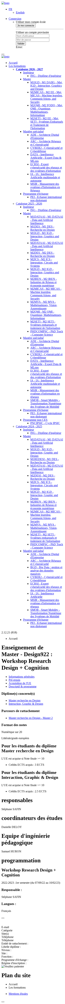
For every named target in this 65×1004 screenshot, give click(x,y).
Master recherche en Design (24, 700)
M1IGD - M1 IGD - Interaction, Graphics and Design (44, 236)
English (20, 12)
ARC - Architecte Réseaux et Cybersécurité (45, 143)
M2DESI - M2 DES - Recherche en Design (42, 477)
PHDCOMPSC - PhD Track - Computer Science (46, 333)
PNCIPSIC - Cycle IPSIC (45, 423)
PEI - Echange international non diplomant (46, 198)
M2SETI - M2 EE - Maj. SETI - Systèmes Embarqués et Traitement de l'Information (46, 123)
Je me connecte (25, 25)
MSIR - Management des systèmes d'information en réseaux (45, 393)
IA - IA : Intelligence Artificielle (42, 595)
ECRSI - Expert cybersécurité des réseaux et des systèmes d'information (46, 167)
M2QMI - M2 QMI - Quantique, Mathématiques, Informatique (46, 315)
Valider (20, 43)
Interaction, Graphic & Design (26, 703)
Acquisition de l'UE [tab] (20, 683)
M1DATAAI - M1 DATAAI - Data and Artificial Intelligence (46, 220)
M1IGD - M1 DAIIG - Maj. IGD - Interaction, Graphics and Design (46, 85)
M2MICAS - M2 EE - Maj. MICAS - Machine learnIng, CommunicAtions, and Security (46, 97)
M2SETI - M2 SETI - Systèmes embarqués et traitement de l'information (45, 325)
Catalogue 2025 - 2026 (29, 203)
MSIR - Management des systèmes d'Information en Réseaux (45, 187)
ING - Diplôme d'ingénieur (45, 75)
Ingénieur (28, 72)
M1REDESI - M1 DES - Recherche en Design (44, 461)
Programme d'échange (35, 193)
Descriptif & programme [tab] (22, 686)
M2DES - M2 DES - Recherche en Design (42, 254)
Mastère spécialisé (33, 131)
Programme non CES (35, 419)
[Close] (2, 918)
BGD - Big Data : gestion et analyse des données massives (46, 570)
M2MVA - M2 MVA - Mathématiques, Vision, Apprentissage (43, 305)
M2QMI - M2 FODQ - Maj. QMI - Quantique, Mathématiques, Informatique (46, 110)
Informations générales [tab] (21, 676)
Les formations (17, 66)
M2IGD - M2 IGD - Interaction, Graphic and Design (44, 495)
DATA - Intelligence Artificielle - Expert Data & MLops (45, 158)
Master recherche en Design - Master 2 (31, 718)
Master (27, 79)
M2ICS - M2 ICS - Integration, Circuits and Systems (44, 262)
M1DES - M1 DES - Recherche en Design (42, 228)
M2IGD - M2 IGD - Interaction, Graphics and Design (44, 272)
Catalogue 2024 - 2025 (29, 426)
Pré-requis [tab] (14, 679)
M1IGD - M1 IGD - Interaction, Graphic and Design (44, 452)
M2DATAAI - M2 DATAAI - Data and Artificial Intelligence (46, 246)
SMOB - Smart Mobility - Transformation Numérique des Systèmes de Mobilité (45, 403)
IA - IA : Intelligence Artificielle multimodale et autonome (45, 177)
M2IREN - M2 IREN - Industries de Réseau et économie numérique (43, 282)
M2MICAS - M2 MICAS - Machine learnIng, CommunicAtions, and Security (45, 293)
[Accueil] (5, 3)
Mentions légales (18, 993)
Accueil (13, 62)
